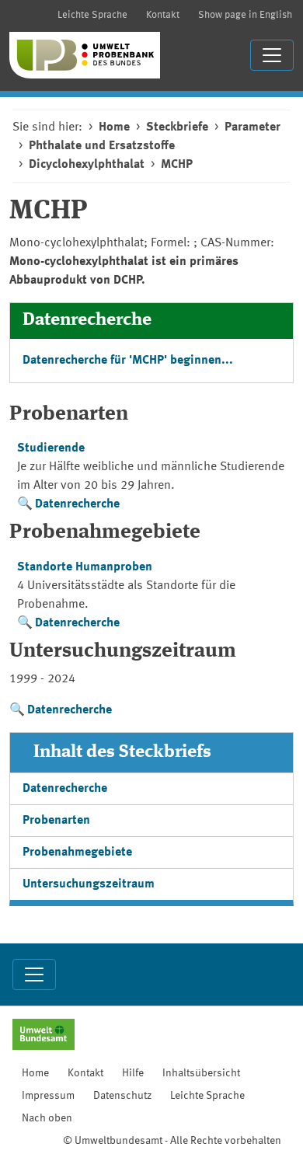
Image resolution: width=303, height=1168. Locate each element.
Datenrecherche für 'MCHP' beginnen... (128, 360)
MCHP (177, 165)
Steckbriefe (177, 127)
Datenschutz (122, 1095)
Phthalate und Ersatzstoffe (102, 146)
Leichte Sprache (92, 15)
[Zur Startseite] (84, 55)
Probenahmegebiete (77, 852)
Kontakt (162, 15)
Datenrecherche (77, 504)
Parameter (252, 127)
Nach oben (47, 1118)
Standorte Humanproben (84, 567)
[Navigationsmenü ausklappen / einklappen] (272, 55)
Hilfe (133, 1073)
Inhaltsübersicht (201, 1073)
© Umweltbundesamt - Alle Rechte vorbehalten (172, 1140)
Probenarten (56, 820)
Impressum (48, 1095)
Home (114, 127)
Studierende (51, 448)
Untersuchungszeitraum (89, 884)
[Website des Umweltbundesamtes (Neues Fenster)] (43, 1036)
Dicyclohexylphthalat (87, 165)
